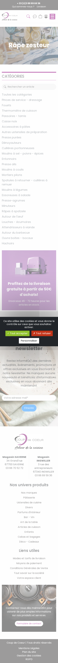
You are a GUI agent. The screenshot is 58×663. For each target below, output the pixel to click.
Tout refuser (43, 333)
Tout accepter (18, 333)
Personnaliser (29, 340)
